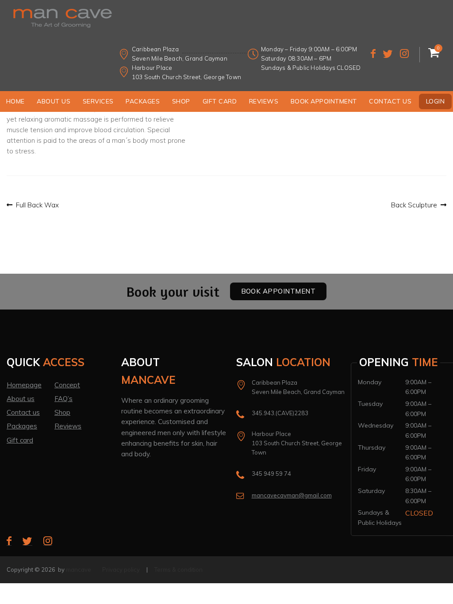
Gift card (20, 440)
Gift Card (220, 101)
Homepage (24, 385)
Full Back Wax (37, 205)
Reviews (264, 101)
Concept (67, 385)
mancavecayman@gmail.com (292, 495)
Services (98, 101)
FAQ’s (63, 398)
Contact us (390, 101)
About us (53, 101)
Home (15, 101)
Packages (143, 101)
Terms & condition (178, 569)
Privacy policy (121, 569)
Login (435, 101)
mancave (78, 569)
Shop (181, 101)
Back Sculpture (414, 205)
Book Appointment (324, 101)
